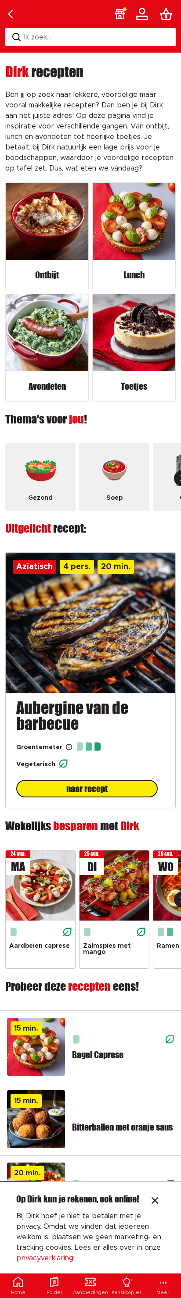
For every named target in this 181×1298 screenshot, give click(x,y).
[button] (120, 14)
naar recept (87, 788)
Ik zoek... (37, 37)
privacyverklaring (44, 1258)
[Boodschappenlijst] (168, 14)
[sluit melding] (155, 1201)
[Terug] (10, 14)
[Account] (144, 14)
